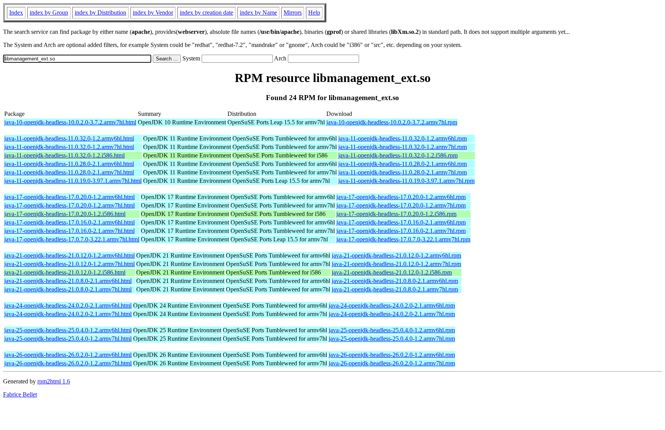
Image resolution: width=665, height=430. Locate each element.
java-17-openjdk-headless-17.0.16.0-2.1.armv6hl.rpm (401, 222)
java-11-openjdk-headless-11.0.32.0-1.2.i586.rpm (398, 155)
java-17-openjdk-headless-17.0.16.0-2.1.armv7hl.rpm (401, 231)
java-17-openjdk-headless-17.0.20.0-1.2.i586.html (64, 214)
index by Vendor (153, 12)
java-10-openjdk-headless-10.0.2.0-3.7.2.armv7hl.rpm (391, 122)
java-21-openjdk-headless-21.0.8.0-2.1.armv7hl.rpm (395, 289)
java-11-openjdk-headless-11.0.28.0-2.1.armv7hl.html (69, 172)
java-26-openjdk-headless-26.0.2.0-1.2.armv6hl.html (68, 354)
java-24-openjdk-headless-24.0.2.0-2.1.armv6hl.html (68, 305)
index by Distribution (100, 12)
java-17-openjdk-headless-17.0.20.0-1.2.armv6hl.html (69, 197)
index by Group (49, 12)
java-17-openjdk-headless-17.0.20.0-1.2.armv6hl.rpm (401, 197)
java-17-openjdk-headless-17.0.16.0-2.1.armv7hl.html (69, 231)
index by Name (258, 12)
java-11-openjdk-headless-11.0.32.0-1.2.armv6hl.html (69, 138)
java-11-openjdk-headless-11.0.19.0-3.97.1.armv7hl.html (73, 180)
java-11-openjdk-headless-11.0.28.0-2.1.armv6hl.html (69, 164)
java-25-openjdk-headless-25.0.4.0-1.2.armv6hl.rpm (392, 330)
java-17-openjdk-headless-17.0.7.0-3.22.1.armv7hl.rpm (403, 239)
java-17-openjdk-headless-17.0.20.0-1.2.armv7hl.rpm (401, 205)
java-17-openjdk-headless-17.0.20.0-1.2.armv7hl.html (69, 205)
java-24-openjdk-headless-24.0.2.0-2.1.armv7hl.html (68, 314)
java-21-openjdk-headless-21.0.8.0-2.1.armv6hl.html (68, 281)
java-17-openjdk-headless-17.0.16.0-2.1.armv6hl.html (69, 222)
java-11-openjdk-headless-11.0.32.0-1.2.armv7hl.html (69, 147)
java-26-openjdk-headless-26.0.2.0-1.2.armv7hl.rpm (392, 363)
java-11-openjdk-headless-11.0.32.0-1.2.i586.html (64, 155)
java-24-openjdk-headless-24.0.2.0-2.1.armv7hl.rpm (392, 314)
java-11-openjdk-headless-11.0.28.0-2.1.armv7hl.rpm (402, 172)
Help (314, 12)
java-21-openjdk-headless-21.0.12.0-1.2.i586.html (64, 272)
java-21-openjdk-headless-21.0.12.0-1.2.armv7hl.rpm (396, 264)
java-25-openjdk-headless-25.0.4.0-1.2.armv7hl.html (68, 338)
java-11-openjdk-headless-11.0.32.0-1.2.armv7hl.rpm (402, 147)
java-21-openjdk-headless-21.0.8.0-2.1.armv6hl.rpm (395, 281)
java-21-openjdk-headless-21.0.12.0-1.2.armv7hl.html (69, 264)
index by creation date (206, 12)
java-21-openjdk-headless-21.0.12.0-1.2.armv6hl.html (69, 255)
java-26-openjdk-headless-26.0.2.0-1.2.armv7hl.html (68, 363)
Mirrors (293, 12)
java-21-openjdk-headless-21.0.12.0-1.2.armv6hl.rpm (396, 255)
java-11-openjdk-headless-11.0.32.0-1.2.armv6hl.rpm (402, 138)
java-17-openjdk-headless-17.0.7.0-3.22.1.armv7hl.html (71, 239)
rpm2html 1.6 (53, 381)
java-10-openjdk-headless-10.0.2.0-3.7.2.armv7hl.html (70, 122)
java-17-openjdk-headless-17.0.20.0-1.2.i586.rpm (396, 214)
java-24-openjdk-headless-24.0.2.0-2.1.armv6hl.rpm (392, 305)
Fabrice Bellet (20, 394)
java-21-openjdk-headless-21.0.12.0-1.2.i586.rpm (392, 272)
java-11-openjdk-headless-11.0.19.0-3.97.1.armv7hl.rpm (406, 180)
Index (16, 12)
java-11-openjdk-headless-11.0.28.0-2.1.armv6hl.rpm (402, 164)
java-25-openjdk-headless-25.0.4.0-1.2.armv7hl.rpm (392, 338)
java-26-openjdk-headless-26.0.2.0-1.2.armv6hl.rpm (392, 354)
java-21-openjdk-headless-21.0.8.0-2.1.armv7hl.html (68, 289)
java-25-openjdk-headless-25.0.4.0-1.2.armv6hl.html (68, 330)
